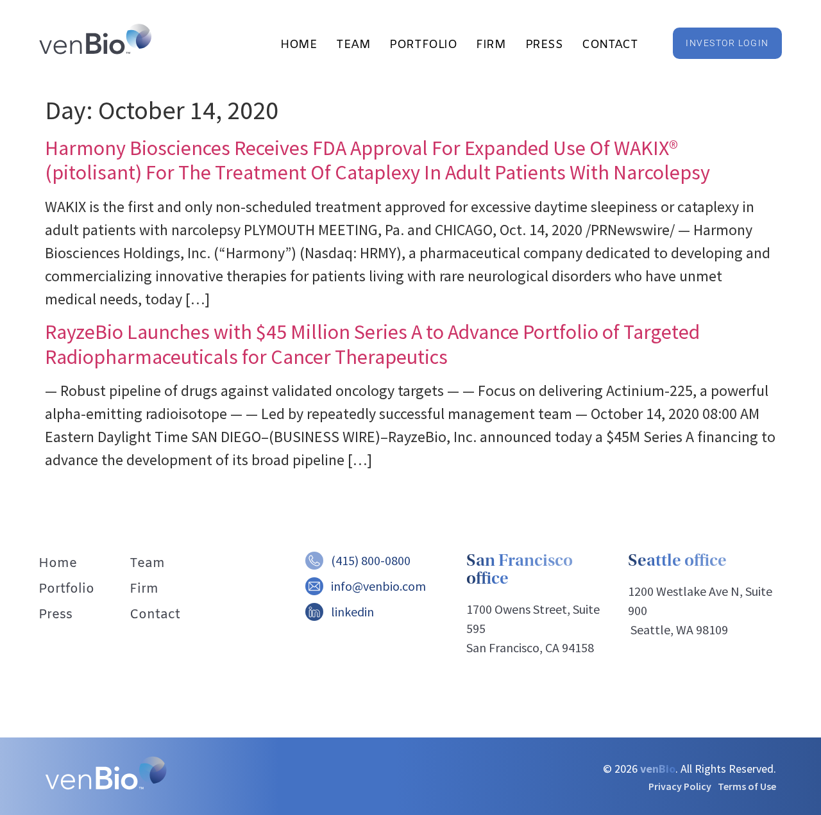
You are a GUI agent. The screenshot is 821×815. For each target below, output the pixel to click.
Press (544, 45)
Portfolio (423, 45)
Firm (490, 45)
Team (353, 45)
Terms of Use (747, 786)
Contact (610, 45)
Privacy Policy (679, 786)
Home (298, 45)
